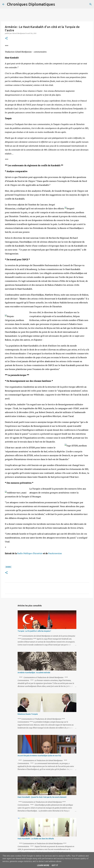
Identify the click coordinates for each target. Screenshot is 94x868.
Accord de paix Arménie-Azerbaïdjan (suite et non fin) (39, 756)
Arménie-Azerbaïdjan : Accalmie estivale (34, 673)
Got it (55, 865)
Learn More (43, 865)
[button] (6, 38)
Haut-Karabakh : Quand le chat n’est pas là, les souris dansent (42, 797)
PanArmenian (55, 553)
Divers (8, 567)
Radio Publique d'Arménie (30, 553)
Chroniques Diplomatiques (31, 4)
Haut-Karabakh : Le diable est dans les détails (36, 839)
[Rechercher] (58, 4)
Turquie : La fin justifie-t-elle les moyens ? (34, 631)
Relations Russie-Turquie (28, 714)
